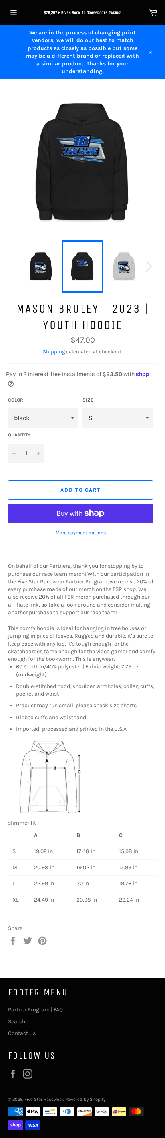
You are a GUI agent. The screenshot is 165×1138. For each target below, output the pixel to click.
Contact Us (22, 1033)
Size (87, 400)
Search (16, 1021)
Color (15, 400)
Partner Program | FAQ (35, 1009)
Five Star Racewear (43, 1099)
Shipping (54, 352)
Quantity (19, 435)
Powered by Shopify (85, 1099)
